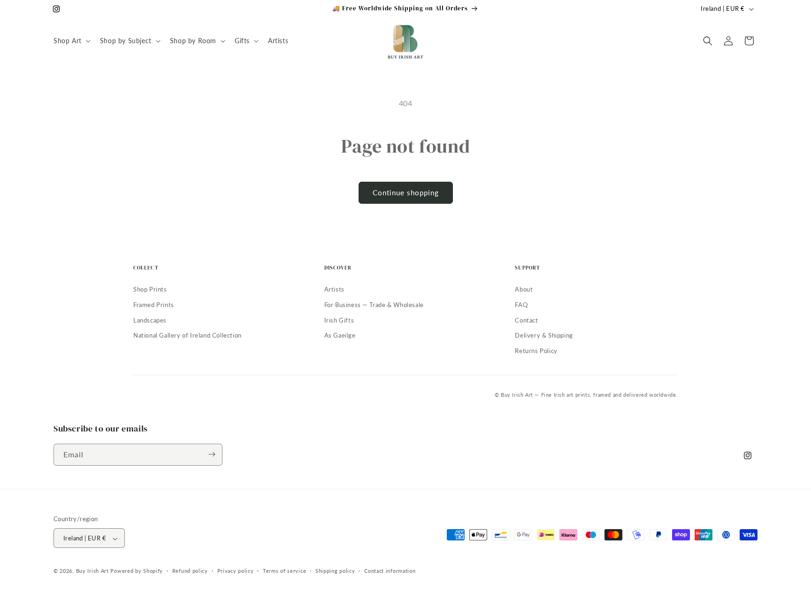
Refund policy (190, 571)
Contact (526, 320)
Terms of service (284, 571)
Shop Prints (150, 289)
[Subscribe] (211, 454)
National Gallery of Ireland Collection (187, 335)
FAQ (521, 304)
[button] (71, 41)
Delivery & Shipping (544, 335)
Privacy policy (235, 571)
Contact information (389, 571)
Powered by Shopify (136, 571)
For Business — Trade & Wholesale (374, 304)
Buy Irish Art (92, 571)
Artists (334, 289)
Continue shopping (406, 192)
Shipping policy (335, 571)
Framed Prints (153, 304)
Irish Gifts (339, 320)
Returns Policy (536, 350)
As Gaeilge (340, 335)
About (524, 289)
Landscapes (150, 320)
